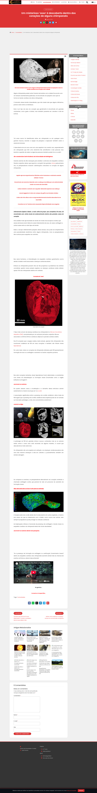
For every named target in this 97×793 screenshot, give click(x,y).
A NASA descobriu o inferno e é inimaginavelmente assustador (18, 668)
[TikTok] (82, 136)
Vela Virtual (74, 78)
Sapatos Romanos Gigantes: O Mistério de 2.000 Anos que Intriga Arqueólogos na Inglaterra (44, 640)
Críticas (73, 116)
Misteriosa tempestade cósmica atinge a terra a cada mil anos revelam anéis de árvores (19, 654)
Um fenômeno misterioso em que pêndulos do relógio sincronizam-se (43, 653)
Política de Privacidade (71, 790)
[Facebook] (41, 22)
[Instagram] (82, 132)
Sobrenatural (73, 231)
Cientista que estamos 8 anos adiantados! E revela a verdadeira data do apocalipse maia (22, 618)
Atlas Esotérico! (46, 751)
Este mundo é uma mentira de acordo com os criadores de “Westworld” (32, 639)
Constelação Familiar (76, 88)
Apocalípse (73, 221)
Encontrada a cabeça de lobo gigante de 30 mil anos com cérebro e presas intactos (57, 639)
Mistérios (81, 226)
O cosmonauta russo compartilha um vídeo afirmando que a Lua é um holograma (57, 654)
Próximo (58, 613)
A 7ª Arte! (45, 749)
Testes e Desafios (74, 233)
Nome (16, 715)
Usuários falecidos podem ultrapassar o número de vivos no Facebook (19, 639)
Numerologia (74, 81)
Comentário (17, 695)
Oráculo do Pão (75, 97)
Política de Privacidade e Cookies (28, 748)
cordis (40, 391)
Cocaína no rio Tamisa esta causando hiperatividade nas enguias (38, 204)
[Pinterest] (56, 22)
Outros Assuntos (78, 228)
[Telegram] (53, 22)
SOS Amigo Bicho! (47, 756)
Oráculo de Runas (75, 94)
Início (12, 32)
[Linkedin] (50, 22)
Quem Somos (25, 750)
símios (53, 163)
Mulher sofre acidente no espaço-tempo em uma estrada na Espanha (54, 617)
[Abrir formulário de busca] (87, 2)
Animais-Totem (75, 69)
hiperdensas (17, 346)
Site (15, 727)
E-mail (16, 721)
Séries (72, 113)
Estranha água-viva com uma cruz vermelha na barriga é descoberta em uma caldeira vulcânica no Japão (32, 673)
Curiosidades (48, 9)
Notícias (72, 228)
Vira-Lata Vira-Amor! (48, 758)
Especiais (73, 120)
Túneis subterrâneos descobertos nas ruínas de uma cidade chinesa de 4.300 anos (32, 653)
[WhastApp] (44, 22)
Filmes (72, 110)
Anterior (18, 613)
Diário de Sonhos (75, 66)
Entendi (81, 790)
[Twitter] (47, 22)
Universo (81, 233)
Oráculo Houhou (75, 91)
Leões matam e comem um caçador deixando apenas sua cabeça (39, 189)
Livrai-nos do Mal (74, 226)
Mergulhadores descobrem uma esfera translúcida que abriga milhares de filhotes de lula (44, 671)
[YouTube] (78, 132)
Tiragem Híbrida (75, 59)
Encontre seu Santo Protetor (78, 75)
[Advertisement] (48, 44)
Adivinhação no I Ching (76, 100)
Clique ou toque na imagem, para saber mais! (78, 209)
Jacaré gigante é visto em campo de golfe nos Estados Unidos (38, 193)
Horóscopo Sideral (75, 62)
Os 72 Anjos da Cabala (76, 72)
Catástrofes (79, 221)
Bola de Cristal (74, 85)
